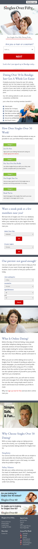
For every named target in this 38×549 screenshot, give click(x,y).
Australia (25, 533)
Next (19, 56)
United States (26, 541)
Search (19, 302)
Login (21, 524)
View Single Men (24, 528)
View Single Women (25, 526)
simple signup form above (11, 154)
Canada (25, 535)
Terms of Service (6, 522)
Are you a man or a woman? (19, 44)
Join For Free (23, 520)
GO (19, 238)
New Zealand (26, 539)
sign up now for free (15, 391)
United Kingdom (27, 543)
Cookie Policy (5, 525)
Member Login (31, 2)
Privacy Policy (5, 523)
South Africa (26, 544)
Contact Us (4, 533)
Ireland (25, 537)
